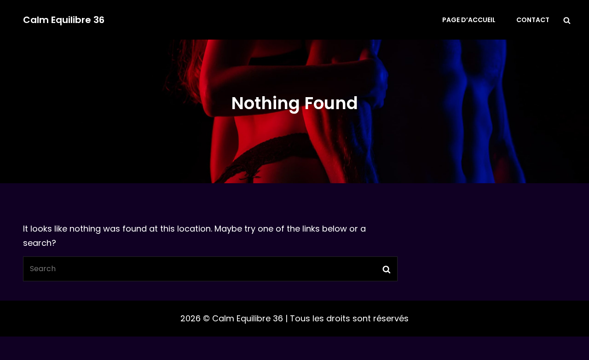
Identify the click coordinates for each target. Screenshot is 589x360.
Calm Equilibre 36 (63, 19)
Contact (532, 19)
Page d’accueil (469, 19)
